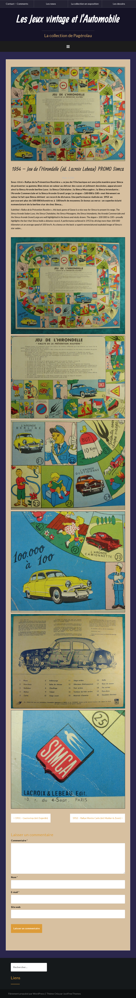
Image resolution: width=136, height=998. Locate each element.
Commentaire (19, 840)
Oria (56, 993)
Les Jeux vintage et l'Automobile (68, 19)
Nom (14, 877)
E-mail (15, 892)
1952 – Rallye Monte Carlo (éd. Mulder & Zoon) (97, 818)
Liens (15, 977)
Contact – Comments (17, 3)
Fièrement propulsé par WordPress (26, 993)
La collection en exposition (85, 3)
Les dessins (119, 3)
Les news (51, 3)
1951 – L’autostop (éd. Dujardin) (31, 818)
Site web (15, 907)
